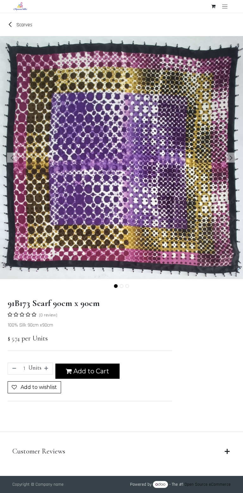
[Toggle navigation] (225, 6)
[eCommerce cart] (213, 6)
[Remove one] (13, 368)
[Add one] (47, 368)
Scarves (23, 25)
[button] (12, 158)
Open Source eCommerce (207, 484)
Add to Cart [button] (90, 371)
